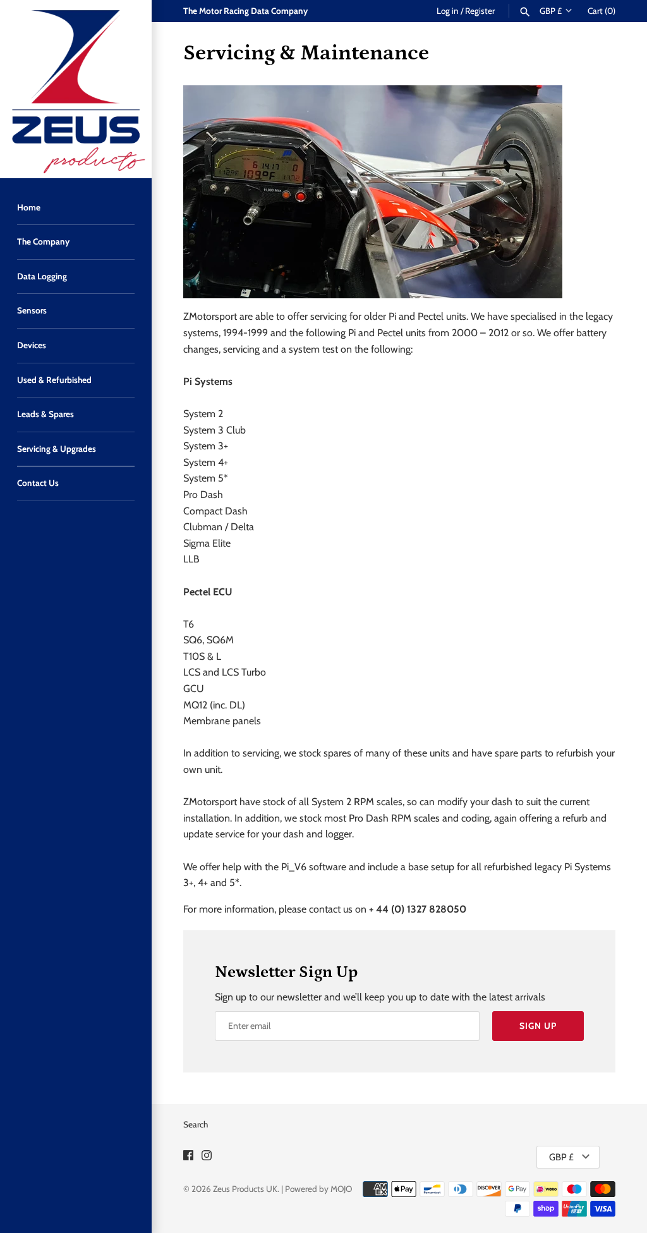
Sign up (538, 1025)
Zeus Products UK (245, 1189)
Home (28, 207)
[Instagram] (207, 1157)
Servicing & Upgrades (56, 449)
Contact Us (38, 483)
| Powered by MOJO (316, 1189)
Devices (31, 345)
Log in (448, 11)
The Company (43, 241)
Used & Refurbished (54, 380)
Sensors (32, 310)
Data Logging (42, 276)
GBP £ (551, 11)
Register (480, 11)
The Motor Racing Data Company (245, 11)
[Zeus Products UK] (76, 89)
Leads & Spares (45, 414)
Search (195, 1124)
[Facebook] (188, 1157)
